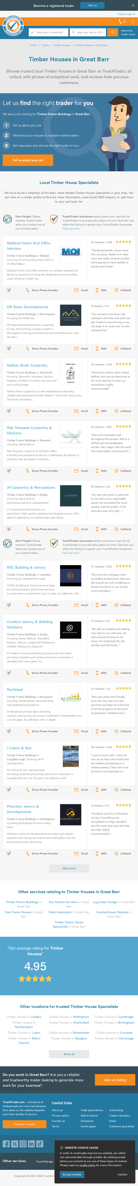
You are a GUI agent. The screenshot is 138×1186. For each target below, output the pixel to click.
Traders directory (119, 1115)
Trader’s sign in (126, 14)
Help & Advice (89, 1115)
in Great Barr (24, 904)
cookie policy (87, 1165)
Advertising (116, 1110)
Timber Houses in (24, 1017)
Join (92, 5)
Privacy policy (60, 1115)
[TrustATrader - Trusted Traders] (13, 20)
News (112, 1121)
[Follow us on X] (14, 1143)
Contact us (58, 1121)
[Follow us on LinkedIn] (31, 1143)
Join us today (115, 1079)
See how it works (24, 1124)
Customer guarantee (121, 1126)
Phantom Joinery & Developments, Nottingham (91, 953)
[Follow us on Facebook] (6, 1143)
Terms (55, 1126)
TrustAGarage (44, 1161)
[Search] (112, 32)
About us (57, 1110)
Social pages (88, 1126)
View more (69, 868)
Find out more (71, 228)
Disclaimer (87, 1121)
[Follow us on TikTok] (39, 1143)
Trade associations (92, 1110)
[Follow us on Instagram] (23, 1143)
